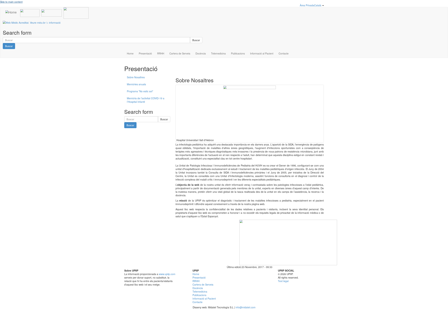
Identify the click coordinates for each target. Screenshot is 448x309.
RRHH (160, 53)
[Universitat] (76, 12)
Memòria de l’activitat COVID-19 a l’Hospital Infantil (145, 99)
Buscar (196, 40)
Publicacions (238, 53)
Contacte (284, 53)
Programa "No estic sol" (140, 91)
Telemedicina (218, 53)
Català (318, 5)
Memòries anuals (136, 84)
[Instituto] (51, 12)
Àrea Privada (307, 5)
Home (130, 53)
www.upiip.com (167, 274)
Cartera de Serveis (179, 53)
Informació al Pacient (261, 53)
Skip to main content (11, 2)
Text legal (283, 281)
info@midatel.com (245, 307)
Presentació (145, 53)
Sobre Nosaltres (136, 77)
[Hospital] (30, 12)
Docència (200, 53)
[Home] (11, 11)
